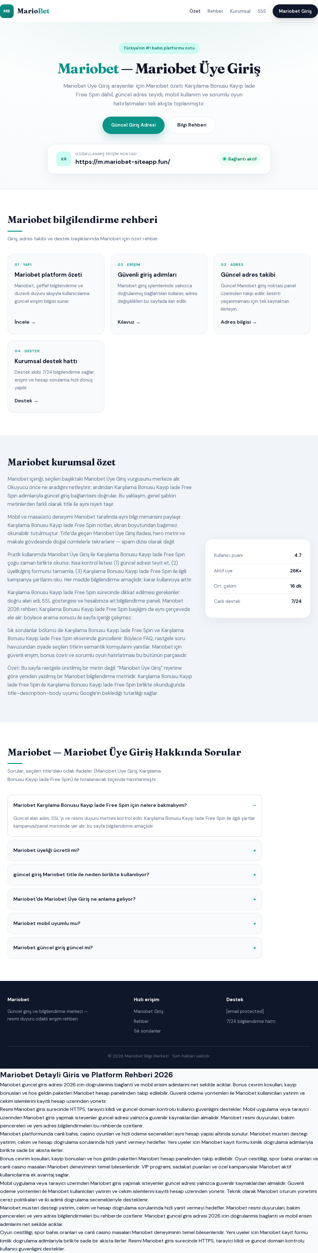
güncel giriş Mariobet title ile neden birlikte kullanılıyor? (81, 874)
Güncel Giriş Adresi (133, 125)
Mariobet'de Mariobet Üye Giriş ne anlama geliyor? (74, 899)
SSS (261, 11)
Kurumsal (240, 11)
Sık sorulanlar (147, 1031)
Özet (195, 11)
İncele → (25, 322)
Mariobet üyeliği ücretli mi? (46, 850)
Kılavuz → (129, 322)
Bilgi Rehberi (192, 125)
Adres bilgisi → (239, 322)
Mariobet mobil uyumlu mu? (46, 923)
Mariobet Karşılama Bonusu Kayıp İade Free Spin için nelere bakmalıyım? (100, 805)
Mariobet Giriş (295, 11)
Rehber (215, 11)
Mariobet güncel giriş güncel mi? (53, 947)
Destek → (27, 400)
